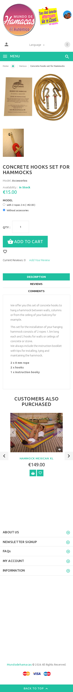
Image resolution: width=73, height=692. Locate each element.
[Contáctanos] (67, 15)
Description (36, 276)
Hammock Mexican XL (37, 458)
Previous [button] (4, 456)
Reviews (36, 284)
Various (23, 66)
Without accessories (18, 210)
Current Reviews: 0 (14, 260)
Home (6, 66)
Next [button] (69, 456)
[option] (18, 143)
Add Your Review (39, 260)
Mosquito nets (12, 66)
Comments (36, 291)
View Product (33, 473)
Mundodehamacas (19, 664)
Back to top (34, 688)
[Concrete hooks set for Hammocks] (18, 143)
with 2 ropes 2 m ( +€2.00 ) (21, 205)
